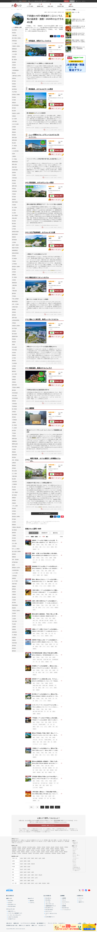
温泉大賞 (32, 900)
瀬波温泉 (14, 341)
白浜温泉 (14, 521)
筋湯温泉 (14, 637)
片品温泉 (14, 204)
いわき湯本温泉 (15, 151)
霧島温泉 (14, 650)
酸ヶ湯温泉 (14, 59)
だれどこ (74, 850)
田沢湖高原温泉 (15, 105)
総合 (47, 536)
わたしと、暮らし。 (76, 855)
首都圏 (54, 557)
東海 (46, 570)
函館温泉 (14, 56)
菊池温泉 (14, 607)
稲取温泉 (14, 400)
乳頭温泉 (14, 97)
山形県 (50, 796)
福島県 (50, 544)
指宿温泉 (14, 648)
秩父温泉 (14, 220)
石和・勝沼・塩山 (36, 783)
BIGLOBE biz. (48, 898)
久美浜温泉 (14, 481)
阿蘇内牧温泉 (15, 605)
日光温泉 (14, 183)
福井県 (29, 869)
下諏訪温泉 (14, 290)
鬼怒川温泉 (14, 167)
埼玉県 (21, 863)
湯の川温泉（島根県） (16, 551)
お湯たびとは (75, 842)
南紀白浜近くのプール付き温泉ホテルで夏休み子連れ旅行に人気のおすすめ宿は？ (51, 312)
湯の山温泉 (14, 470)
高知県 (32, 880)
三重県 (50, 594)
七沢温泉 (14, 242)
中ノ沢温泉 (14, 159)
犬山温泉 (14, 449)
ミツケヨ (74, 864)
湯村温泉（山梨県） (16, 266)
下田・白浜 (55, 722)
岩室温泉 (14, 331)
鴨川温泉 (14, 223)
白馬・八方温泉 (15, 304)
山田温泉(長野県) (15, 320)
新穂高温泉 (14, 438)
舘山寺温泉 (14, 414)
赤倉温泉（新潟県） (16, 325)
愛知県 (50, 583)
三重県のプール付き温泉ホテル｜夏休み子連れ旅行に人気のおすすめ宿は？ (49, 361)
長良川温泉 (14, 446)
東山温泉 (14, 142)
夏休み (37, 596)
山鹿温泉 (14, 626)
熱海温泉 (14, 379)
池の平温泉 (14, 328)
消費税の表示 (16, 923)
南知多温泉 (14, 454)
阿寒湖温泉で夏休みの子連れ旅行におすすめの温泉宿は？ (46, 175)
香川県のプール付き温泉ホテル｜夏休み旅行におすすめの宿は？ (49, 270)
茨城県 (29, 861)
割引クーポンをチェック (57, 58)
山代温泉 (14, 366)
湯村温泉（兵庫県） (16, 516)
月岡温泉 (14, 323)
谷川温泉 (14, 210)
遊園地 (34, 713)
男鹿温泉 (14, 102)
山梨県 (54, 780)
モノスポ (74, 859)
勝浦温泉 (14, 524)
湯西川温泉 (14, 185)
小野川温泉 (14, 121)
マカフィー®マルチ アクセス (51, 914)
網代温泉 (14, 390)
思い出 (52, 607)
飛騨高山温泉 (15, 443)
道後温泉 (14, 578)
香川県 (50, 698)
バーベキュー (35, 744)
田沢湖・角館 (39, 659)
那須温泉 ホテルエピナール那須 (41, 89)
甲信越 (46, 644)
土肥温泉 (14, 422)
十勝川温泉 (14, 35)
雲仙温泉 (14, 597)
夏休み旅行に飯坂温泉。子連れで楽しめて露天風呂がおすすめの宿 (48, 401)
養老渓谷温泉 (15, 234)
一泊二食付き (49, 622)
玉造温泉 (14, 546)
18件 (59, 47)
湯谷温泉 (14, 457)
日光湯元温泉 (15, 169)
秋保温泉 (14, 83)
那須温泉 (14, 180)
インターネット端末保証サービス (15, 913)
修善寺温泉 (14, 384)
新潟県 (29, 866)
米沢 (53, 796)
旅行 (42, 575)
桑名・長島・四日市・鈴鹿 (37, 711)
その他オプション (12, 919)
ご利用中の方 (80, 895)
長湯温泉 (14, 640)
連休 (44, 770)
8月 (56, 544)
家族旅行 (34, 549)
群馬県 (25, 861)
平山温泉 (14, 624)
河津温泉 (14, 411)
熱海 (53, 570)
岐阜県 (25, 872)
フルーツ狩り (35, 787)
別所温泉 (14, 312)
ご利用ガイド (75, 843)
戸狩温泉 (14, 296)
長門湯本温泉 (15, 562)
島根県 (25, 877)
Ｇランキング (75, 848)
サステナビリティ (65, 902)
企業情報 (62, 895)
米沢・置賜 (35, 798)
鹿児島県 (44, 883)
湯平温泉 (14, 645)
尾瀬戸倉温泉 (15, 202)
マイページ (79, 1)
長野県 (50, 644)
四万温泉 (14, 196)
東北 (46, 544)
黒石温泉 (14, 67)
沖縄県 (48, 883)
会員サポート (81, 902)
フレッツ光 (47, 902)
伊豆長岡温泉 (15, 398)
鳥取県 (21, 877)
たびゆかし (75, 865)
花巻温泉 (14, 78)
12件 (59, 373)
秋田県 (54, 657)
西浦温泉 (14, 452)
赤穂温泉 (14, 503)
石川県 (25, 869)
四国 (46, 698)
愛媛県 (29, 880)
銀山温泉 (14, 110)
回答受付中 (45, 533)
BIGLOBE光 (10, 900)
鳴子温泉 (14, 81)
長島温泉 (14, 468)
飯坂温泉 (14, 148)
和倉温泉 (14, 355)
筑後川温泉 (14, 583)
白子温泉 (14, 228)
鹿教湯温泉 (14, 282)
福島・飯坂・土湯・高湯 (43, 620)
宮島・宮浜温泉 (15, 559)
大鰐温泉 (14, 64)
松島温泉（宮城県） (16, 94)
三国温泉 (14, 376)
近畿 (50, 605)
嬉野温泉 (14, 589)
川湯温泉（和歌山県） (16, 527)
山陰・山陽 (47, 765)
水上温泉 (14, 212)
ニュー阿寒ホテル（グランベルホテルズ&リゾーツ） (44, 136)
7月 (53, 544)
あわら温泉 (14, 374)
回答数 (36, 536)
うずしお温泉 (15, 505)
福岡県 (21, 883)
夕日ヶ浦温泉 (15, 492)
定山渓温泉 (14, 30)
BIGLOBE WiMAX (12, 906)
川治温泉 (14, 175)
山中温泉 (14, 357)
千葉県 (25, 863)
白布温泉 (14, 126)
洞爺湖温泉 (14, 51)
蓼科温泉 (14, 293)
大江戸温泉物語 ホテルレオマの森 (42, 232)
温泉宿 (38, 575)
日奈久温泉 (14, 621)
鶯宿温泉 (14, 73)
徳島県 (21, 880)
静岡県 (50, 570)
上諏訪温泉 (14, 285)
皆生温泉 (14, 538)
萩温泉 (13, 564)
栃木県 (21, 861)
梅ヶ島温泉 (14, 409)
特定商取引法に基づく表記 (11, 925)
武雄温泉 (14, 591)
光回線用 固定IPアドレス (50, 905)
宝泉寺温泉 (14, 642)
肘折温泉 (14, 134)
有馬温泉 (14, 500)
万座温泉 (14, 194)
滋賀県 (21, 874)
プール (41, 596)
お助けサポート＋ (12, 911)
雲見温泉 (14, 417)
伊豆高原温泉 (15, 392)
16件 (59, 95)
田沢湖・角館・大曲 (47, 659)
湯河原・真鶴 (45, 685)
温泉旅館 (55, 672)
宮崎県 (40, 883)
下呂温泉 (14, 433)
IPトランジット (48, 911)
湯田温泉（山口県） (16, 567)
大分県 (36, 883)
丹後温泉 (14, 489)
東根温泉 (14, 132)
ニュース (64, 904)
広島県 (32, 877)
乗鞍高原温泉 (15, 301)
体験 (43, 785)
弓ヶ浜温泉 (14, 427)
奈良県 (36, 874)
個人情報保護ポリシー (41, 923)
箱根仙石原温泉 (15, 253)
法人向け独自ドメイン (50, 916)
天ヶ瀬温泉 (14, 634)
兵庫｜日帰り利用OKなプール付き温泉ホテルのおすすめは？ (47, 81)
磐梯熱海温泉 (15, 161)
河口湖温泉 (14, 258)
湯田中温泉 (14, 317)
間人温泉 (14, 486)
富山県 (21, 869)
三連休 (37, 770)
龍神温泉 (14, 532)
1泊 (38, 549)
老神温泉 (14, 199)
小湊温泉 (14, 226)
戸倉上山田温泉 (15, 298)
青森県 (25, 858)
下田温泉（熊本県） (16, 610)
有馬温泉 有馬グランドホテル (40, 41)
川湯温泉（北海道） (16, 46)
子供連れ (37, 544)
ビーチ (40, 744)
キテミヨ (74, 856)
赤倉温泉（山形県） (16, 113)
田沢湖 (34, 659)
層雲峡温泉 (14, 48)
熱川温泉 (14, 430)
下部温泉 (14, 261)
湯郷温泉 (14, 556)
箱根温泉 (14, 236)
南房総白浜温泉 (15, 231)
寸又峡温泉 (14, 419)
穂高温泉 (14, 314)
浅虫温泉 (14, 62)
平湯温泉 (14, 435)
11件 (59, 466)
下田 (53, 726)
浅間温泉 (14, 274)
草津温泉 (14, 188)
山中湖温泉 (14, 263)
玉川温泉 (14, 99)
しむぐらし (32, 902)
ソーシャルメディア (66, 909)
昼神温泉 (14, 309)
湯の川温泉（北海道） (16, 38)
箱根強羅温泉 (15, 250)
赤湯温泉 (14, 116)
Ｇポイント (75, 847)
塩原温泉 (14, 172)
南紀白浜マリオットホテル (39, 277)
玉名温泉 (14, 613)
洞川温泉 (14, 519)
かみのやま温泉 (15, 124)
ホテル (34, 575)
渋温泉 (13, 288)
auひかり (10, 902)
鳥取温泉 (14, 540)
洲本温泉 (14, 513)
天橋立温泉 (14, 476)
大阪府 (29, 874)
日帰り (54, 596)
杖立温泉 (14, 615)
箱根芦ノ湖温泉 (15, 245)
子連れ (42, 544)
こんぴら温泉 (15, 572)
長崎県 (29, 883)
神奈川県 (51, 683)
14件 (59, 188)
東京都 (29, 863)
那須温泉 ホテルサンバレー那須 (41, 182)
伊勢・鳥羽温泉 (15, 460)
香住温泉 (14, 508)
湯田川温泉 (14, 137)
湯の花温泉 (14, 495)
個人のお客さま (10, 895)
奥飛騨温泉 (14, 441)
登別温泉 (14, 32)
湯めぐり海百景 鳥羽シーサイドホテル (43, 319)
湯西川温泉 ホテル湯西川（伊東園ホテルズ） (45, 459)
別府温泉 (14, 629)
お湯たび (74, 853)
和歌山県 (40, 874)
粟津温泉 (14, 360)
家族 (34, 544)
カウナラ (74, 862)
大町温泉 (14, 280)
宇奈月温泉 (14, 349)
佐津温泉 (14, 511)
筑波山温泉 (14, 218)
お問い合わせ (9, 923)
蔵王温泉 (14, 107)
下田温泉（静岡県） (16, 387)
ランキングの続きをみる (44, 513)
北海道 (21, 858)
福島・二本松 (35, 620)
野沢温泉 (14, 269)
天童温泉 (14, 129)
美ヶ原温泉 (14, 277)
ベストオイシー (76, 858)
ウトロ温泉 (14, 43)
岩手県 (29, 858)
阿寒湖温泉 (14, 40)
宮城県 (54, 670)
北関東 (50, 557)
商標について (34, 925)
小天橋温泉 (14, 484)
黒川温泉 (14, 602)
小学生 (46, 557)
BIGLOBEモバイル (12, 904)
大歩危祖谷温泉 (15, 570)
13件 (59, 238)
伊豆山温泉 (14, 395)
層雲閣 (31, 408)
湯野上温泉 (14, 164)
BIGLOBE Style (65, 907)
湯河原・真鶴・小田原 (37, 685)
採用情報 (64, 905)
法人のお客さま (47, 895)
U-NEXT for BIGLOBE (13, 917)
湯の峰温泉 (14, 530)
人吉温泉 (14, 618)
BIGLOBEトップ (42, 925)
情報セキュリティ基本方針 (24, 925)
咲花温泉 (14, 339)
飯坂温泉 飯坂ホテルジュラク (40, 368)
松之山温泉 (14, 347)
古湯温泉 (14, 594)
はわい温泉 (14, 543)
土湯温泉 (14, 156)
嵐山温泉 (14, 478)
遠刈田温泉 (14, 89)
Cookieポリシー (62, 923)
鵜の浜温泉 (14, 333)
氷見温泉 (14, 352)
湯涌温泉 (14, 368)
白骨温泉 (14, 271)
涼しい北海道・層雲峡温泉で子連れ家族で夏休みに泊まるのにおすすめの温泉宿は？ (51, 451)
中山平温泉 (14, 91)
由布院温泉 (14, 632)
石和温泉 (14, 255)
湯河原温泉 (14, 239)
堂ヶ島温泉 (14, 425)
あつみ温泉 (14, 118)
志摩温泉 (14, 462)
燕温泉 (13, 344)
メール (80, 900)
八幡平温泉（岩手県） (16, 75)
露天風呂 (44, 622)
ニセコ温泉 (14, 54)
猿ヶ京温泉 (14, 207)
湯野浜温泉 (14, 140)
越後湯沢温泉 (15, 336)
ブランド (64, 900)
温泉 (40, 646)
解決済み (55, 533)
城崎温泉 (14, 497)
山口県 (36, 877)
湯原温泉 (14, 554)
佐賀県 (25, 883)
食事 (56, 770)
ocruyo (74, 852)
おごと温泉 (14, 473)
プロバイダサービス (49, 904)
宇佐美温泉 (14, 406)
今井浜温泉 (14, 403)
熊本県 (32, 883)
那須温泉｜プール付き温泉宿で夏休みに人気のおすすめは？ (46, 127)
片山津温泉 (14, 363)
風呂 (43, 772)
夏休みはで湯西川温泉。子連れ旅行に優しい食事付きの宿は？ (49, 506)
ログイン (83, 1)
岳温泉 (13, 153)
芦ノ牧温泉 (14, 145)
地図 (51, 51)
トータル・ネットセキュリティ (14, 915)
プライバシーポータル (52, 923)
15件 (59, 142)
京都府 (25, 874)
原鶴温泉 (14, 586)
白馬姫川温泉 (15, 306)
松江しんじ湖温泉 (15, 548)
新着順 (32, 536)
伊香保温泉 (14, 191)
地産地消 (38, 772)
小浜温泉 (14, 599)
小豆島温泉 (14, 575)
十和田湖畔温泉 (15, 70)
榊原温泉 (14, 465)
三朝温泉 (14, 535)
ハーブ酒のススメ (76, 870)
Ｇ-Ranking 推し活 (76, 867)
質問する (72, 1)
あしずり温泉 (15, 581)
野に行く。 (75, 861)
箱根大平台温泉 (15, 247)
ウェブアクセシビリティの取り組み (28, 923)
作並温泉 (14, 86)
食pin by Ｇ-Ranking (76, 868)
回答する (66, 1)
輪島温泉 (14, 371)
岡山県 (52, 765)
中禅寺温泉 (14, 177)
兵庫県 (54, 605)
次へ (57, 807)
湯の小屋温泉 (15, 215)
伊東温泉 (14, 382)
